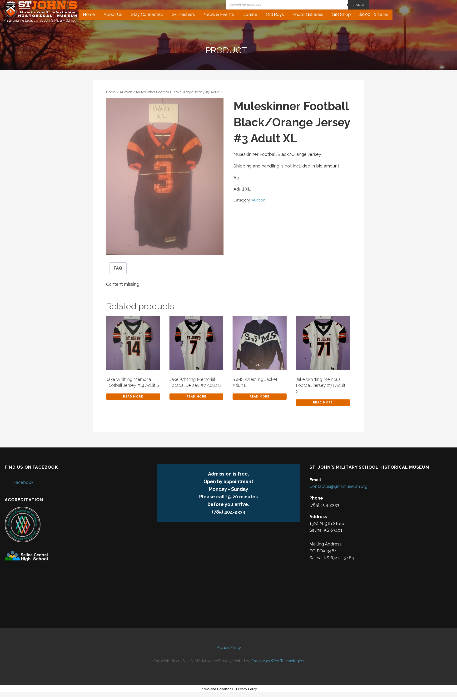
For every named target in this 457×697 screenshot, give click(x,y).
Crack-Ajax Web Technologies (277, 661)
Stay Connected (147, 14)
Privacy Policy (228, 647)
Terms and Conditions (216, 689)
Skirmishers (183, 14)
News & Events (219, 14)
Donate (250, 14)
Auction (126, 92)
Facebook (23, 482)
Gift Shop (341, 14)
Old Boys (275, 14)
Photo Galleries (308, 14)
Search (358, 5)
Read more (133, 396)
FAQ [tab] (118, 267)
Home (89, 14)
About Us (113, 14)
